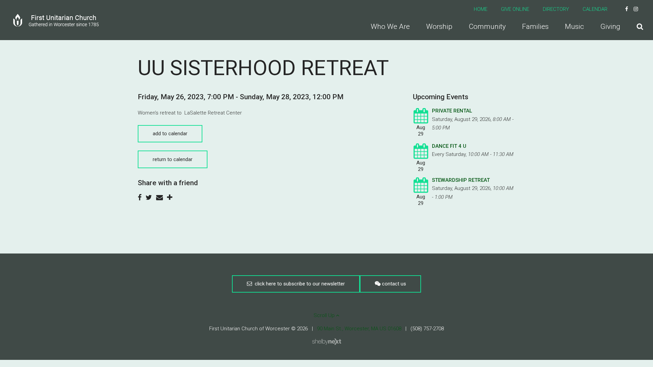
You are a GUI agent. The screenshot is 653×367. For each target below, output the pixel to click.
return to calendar (172, 159)
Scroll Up (325, 315)
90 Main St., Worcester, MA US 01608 (359, 329)
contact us (393, 284)
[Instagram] (636, 9)
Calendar (595, 9)
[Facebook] (626, 9)
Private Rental (452, 111)
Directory (556, 9)
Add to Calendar (170, 133)
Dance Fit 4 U (449, 146)
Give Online (515, 9)
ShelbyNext (326, 341)
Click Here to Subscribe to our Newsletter (298, 284)
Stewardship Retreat (461, 180)
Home (480, 9)
